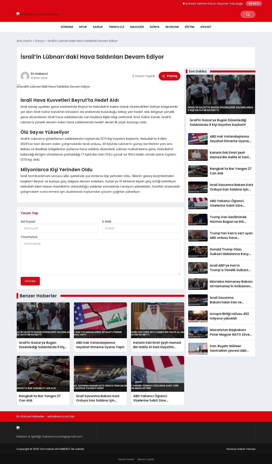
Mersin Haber (126, 459)
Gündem (67, 27)
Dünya (154, 27)
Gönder (30, 281)
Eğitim (189, 27)
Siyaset (205, 27)
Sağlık (98, 27)
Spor (83, 27)
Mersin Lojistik (146, 459)
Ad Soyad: (28, 221)
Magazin (137, 27)
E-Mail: (107, 221)
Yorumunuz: (29, 237)
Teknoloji (116, 27)
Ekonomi (172, 27)
